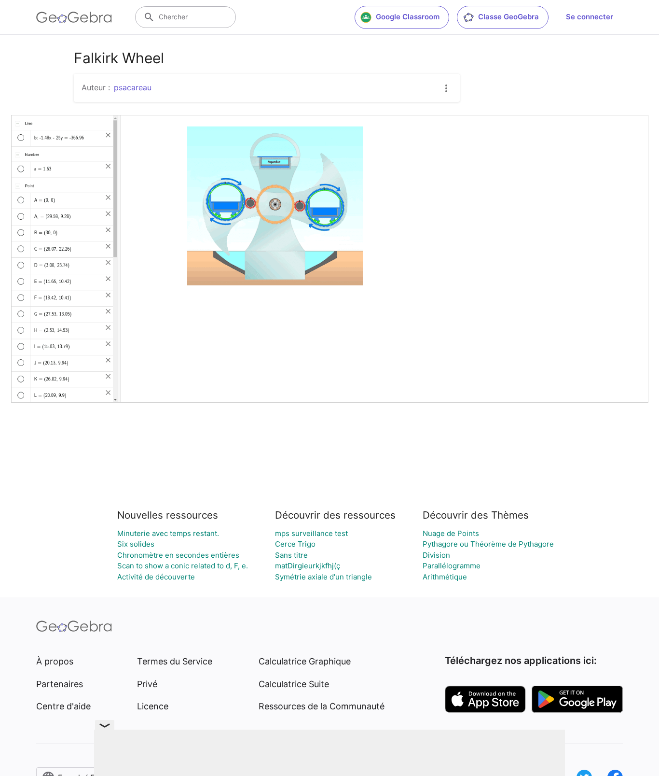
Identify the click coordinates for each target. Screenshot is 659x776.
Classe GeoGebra (508, 16)
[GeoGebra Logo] (74, 17)
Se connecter (589, 16)
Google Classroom (407, 16)
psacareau (132, 87)
